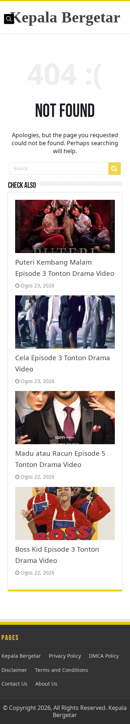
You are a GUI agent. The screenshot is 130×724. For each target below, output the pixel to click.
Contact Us (14, 683)
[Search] (114, 169)
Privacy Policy (65, 655)
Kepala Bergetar (65, 17)
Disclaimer (14, 669)
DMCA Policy (104, 655)
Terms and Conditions (61, 669)
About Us (46, 683)
